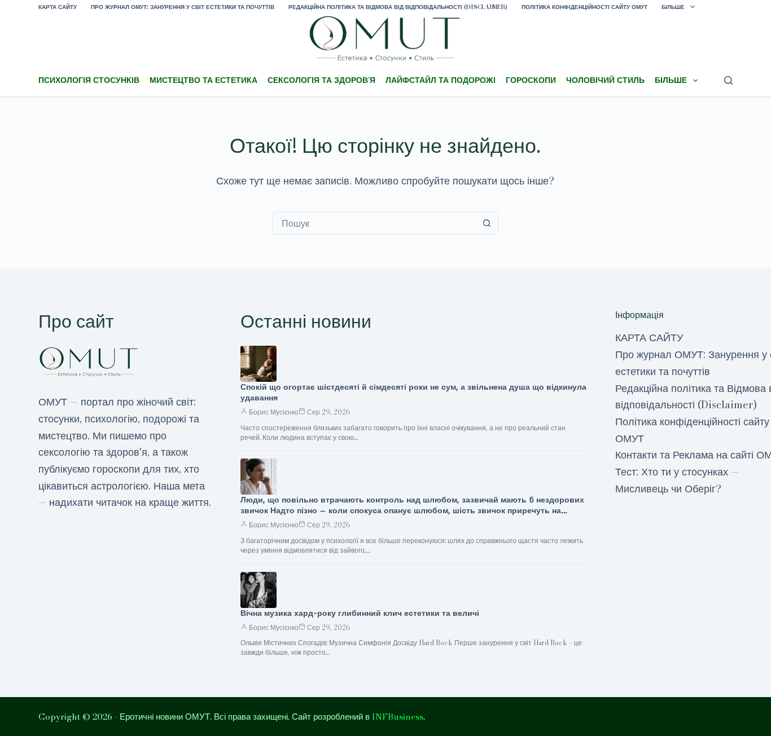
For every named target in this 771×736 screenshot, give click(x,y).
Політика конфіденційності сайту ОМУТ (584, 7)
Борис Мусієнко (274, 412)
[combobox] (374, 223)
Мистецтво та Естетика (203, 80)
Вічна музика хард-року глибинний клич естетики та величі (359, 613)
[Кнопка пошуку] (487, 223)
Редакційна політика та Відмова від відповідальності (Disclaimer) (397, 7)
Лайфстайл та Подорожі (441, 80)
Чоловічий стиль (605, 80)
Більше (673, 7)
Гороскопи (531, 80)
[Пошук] (728, 80)
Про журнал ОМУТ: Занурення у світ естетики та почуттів (182, 7)
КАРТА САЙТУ (57, 7)
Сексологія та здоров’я (321, 80)
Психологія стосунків (88, 80)
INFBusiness (397, 716)
